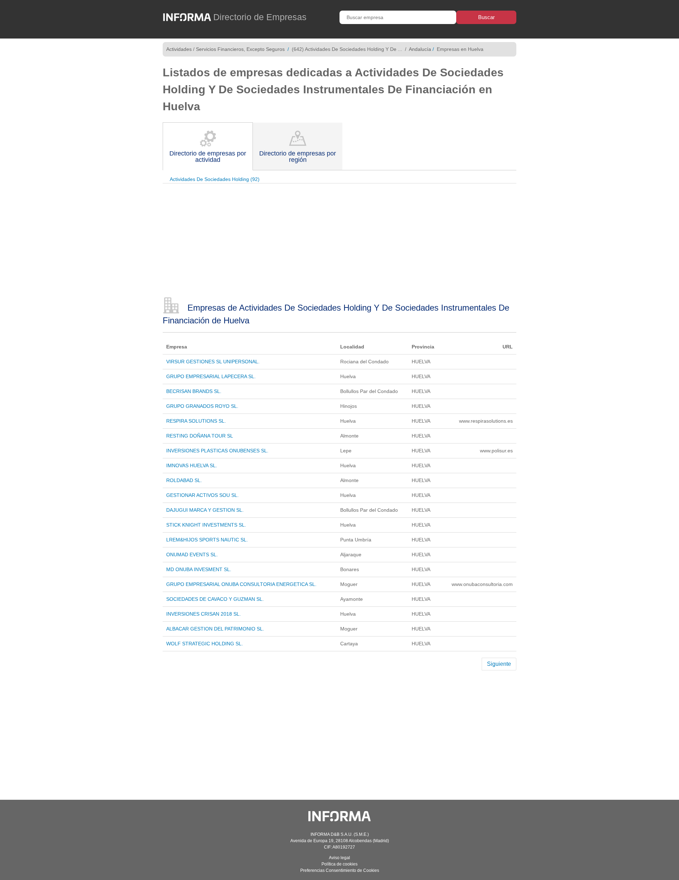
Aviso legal (339, 857)
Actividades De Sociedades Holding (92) (215, 179)
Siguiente (499, 664)
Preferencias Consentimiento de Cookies (339, 870)
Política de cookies (339, 864)
